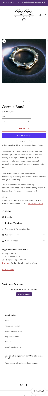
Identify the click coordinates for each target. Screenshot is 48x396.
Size (3, 117)
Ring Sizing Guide (12, 337)
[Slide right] (29, 101)
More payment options (24, 141)
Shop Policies (8, 269)
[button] (2, 14)
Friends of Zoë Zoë (12, 326)
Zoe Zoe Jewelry (20, 395)
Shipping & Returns (13, 347)
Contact (8, 342)
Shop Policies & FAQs (13, 331)
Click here (6, 263)
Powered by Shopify (31, 395)
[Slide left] (18, 101)
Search (8, 321)
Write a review (24, 294)
